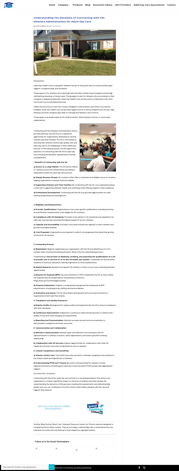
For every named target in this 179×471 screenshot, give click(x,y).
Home (52, 5)
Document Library (102, 5)
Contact (171, 5)
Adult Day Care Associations (149, 5)
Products (78, 5)
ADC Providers (123, 5)
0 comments (56, 26)
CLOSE (52, 467)
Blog (87, 5)
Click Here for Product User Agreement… (20, 467)
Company (63, 5)
